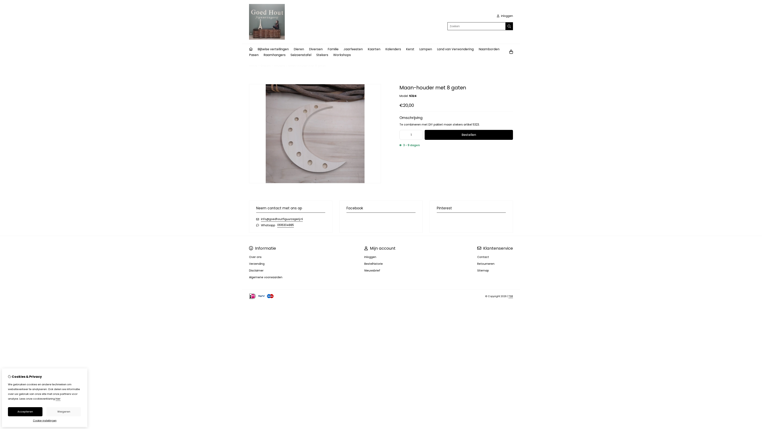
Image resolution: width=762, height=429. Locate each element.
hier (58, 399)
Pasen (254, 55)
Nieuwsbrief (372, 270)
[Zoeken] (509, 26)
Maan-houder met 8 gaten (307, 66)
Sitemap (483, 270)
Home (253, 66)
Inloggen (370, 257)
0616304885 (285, 225)
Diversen (316, 49)
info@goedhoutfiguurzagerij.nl (282, 219)
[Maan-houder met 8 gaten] (315, 182)
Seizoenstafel (301, 55)
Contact (483, 257)
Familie (333, 49)
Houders (279, 66)
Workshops (342, 55)
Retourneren (486, 264)
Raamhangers (275, 55)
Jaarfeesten (353, 49)
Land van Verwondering (455, 49)
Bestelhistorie (373, 264)
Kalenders (393, 49)
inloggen (506, 16)
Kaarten (374, 49)
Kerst (410, 49)
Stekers (322, 55)
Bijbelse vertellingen (273, 49)
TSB (510, 296)
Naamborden (489, 49)
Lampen (425, 49)
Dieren (299, 49)
